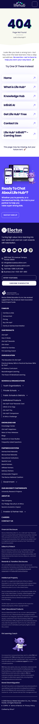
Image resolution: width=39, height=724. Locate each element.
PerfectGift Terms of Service (19, 571)
